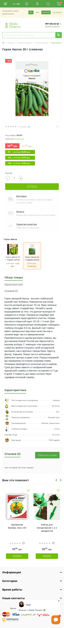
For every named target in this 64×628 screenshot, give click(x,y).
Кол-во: (9, 173)
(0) (29, 126)
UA (14, 4)
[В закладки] (28, 490)
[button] (37, 3)
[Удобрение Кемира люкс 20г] (17, 506)
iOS (30, 12)
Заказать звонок (52, 26)
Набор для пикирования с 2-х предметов (47, 527)
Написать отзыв (47, 455)
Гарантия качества (26, 224)
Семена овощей (24, 42)
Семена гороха (41, 42)
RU (18, 4)
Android (46, 12)
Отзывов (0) (11, 290)
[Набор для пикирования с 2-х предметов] (46, 506)
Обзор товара (13, 277)
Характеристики (13, 284)
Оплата (20, 211)
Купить (32, 186)
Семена (10, 42)
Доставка (21, 196)
